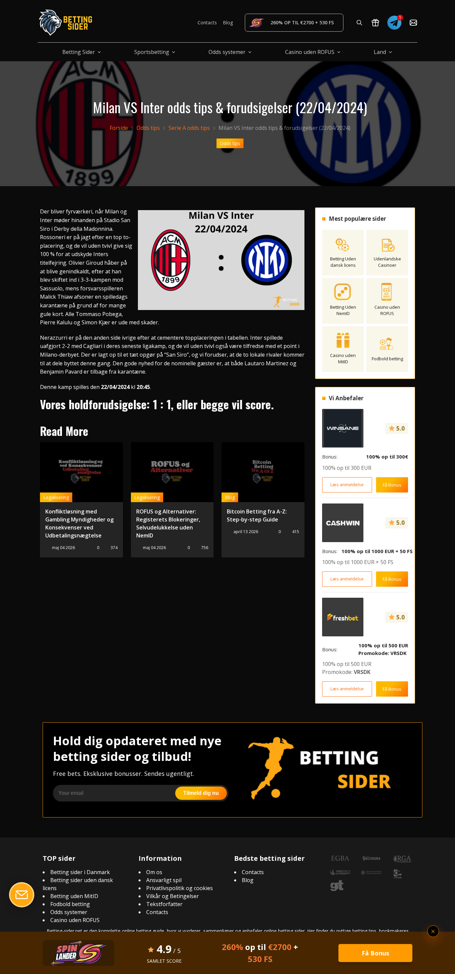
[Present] (375, 23)
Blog (228, 22)
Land (380, 52)
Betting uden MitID (74, 896)
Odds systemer (227, 52)
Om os (154, 872)
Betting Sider (78, 52)
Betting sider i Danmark (80, 872)
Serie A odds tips (189, 128)
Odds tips (148, 128)
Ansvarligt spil (164, 880)
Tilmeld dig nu (201, 793)
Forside (119, 128)
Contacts (207, 22)
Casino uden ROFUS (309, 52)
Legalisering (56, 497)
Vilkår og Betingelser (172, 896)
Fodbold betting (70, 904)
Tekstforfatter (164, 904)
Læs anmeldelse (347, 484)
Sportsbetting (151, 52)
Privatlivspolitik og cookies (179, 888)
